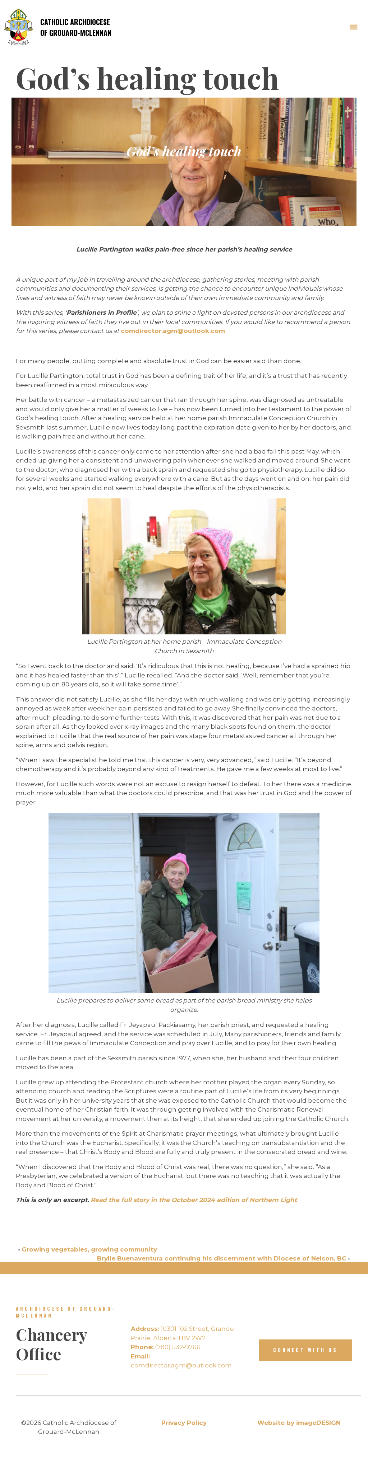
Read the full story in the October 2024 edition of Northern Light (193, 1199)
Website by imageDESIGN (299, 1422)
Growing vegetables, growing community (89, 1249)
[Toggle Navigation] (354, 27)
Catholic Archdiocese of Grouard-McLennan (75, 27)
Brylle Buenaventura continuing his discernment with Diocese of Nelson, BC (221, 1258)
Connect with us (305, 1349)
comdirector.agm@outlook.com (173, 330)
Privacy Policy (184, 1422)
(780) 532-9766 (166, 1347)
